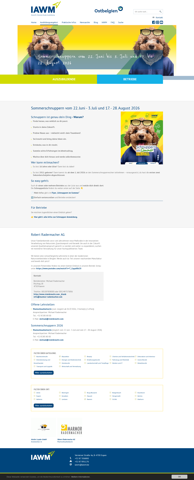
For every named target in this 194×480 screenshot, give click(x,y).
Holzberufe (66, 363)
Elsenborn (141, 393)
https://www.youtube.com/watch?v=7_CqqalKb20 (58, 268)
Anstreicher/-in (38, 440)
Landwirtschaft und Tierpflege (98, 363)
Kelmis (140, 396)
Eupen (38, 396)
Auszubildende (64, 79)
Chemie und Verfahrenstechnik (123, 356)
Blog (96, 22)
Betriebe (130, 79)
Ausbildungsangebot (49, 22)
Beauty (89, 356)
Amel (38, 393)
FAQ (113, 22)
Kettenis (39, 399)
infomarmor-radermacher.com (48, 297)
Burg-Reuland (92, 393)
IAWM (104, 22)
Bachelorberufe (42, 356)
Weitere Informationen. (80, 476)
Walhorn (141, 399)
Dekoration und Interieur (146, 356)
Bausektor (65, 356)
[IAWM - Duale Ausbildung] (46, 15)
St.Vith (114, 399)
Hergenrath (116, 396)
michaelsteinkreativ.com (51, 319)
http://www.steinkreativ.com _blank (50, 294)
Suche (120, 22)
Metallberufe (142, 363)
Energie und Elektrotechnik (71, 360)
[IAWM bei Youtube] (161, 22)
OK (179, 476)
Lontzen (64, 399)
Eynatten (65, 396)
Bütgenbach (116, 393)
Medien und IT (117, 363)
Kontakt (159, 17)
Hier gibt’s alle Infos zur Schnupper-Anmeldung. (56, 217)
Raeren (89, 399)
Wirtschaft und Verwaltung (71, 366)
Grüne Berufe (142, 360)
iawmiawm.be (82, 464)
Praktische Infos (69, 22)
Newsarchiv (85, 22)
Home (33, 22)
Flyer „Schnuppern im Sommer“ (66, 193)
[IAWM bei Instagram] (157, 22)
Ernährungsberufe (93, 360)
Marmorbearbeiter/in (42, 309)
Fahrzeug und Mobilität (120, 360)
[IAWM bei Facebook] (153, 22)
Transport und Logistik (44, 366)
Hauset (89, 396)
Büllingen (65, 393)
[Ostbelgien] (109, 13)
